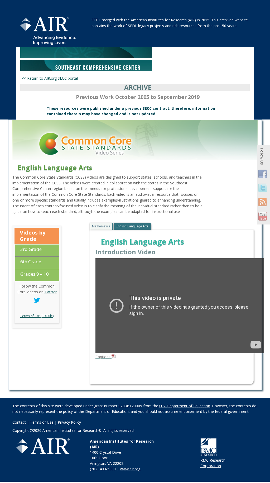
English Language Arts (132, 226)
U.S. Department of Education (184, 405)
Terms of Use (42, 422)
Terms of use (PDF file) (37, 316)
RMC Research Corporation (212, 463)
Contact (19, 422)
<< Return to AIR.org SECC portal (50, 78)
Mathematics (101, 226)
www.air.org (130, 468)
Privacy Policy (69, 422)
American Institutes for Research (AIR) (163, 19)
